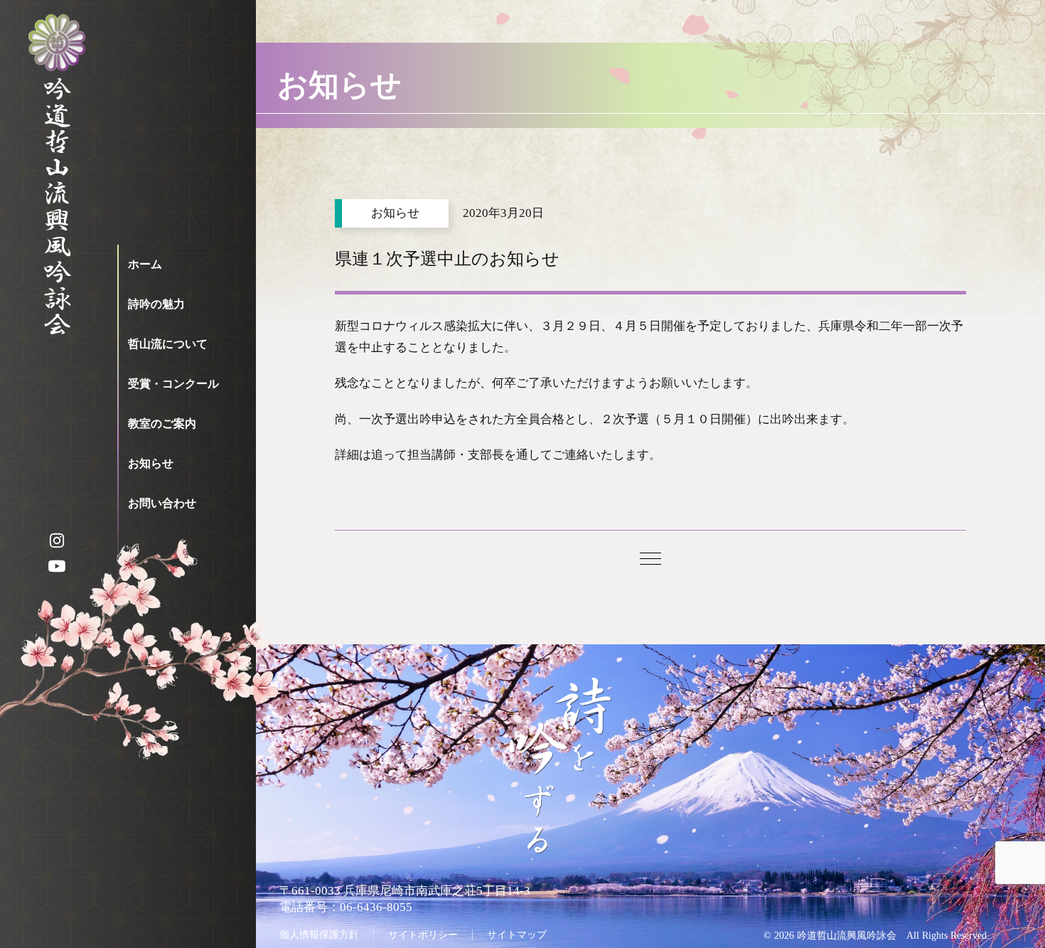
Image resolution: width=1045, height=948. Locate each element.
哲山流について (168, 344)
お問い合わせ (162, 503)
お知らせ (150, 463)
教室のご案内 (162, 423)
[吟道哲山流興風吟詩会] (56, 185)
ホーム (145, 264)
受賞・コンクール (173, 384)
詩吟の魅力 (156, 304)
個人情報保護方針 (319, 934)
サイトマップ (517, 934)
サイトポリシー (423, 934)
